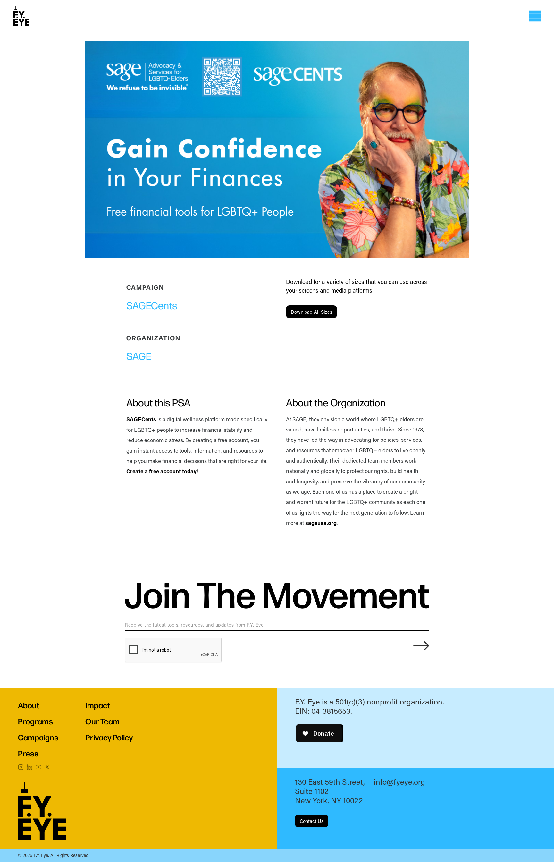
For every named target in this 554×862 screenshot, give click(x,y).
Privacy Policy (109, 737)
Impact (97, 705)
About (28, 705)
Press (28, 753)
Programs (35, 721)
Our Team (102, 721)
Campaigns (38, 737)
